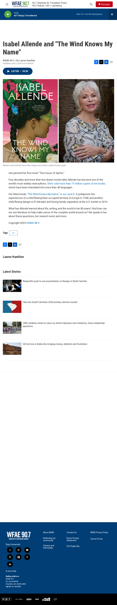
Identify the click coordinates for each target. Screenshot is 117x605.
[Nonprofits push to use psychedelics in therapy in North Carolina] (12, 286)
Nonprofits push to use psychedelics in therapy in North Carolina (55, 281)
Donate (105, 4)
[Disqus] (58, 410)
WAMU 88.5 (32, 222)
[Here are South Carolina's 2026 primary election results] (12, 307)
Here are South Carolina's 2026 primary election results (50, 302)
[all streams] (113, 14)
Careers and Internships (48, 547)
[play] (8, 14)
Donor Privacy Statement (73, 539)
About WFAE (48, 532)
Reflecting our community (49, 539)
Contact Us (71, 532)
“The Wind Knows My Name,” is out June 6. (51, 194)
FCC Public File (73, 546)
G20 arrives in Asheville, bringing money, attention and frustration (55, 344)
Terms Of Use (96, 539)
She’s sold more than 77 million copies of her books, (76, 183)
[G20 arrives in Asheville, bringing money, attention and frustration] (12, 349)
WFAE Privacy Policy (99, 532)
